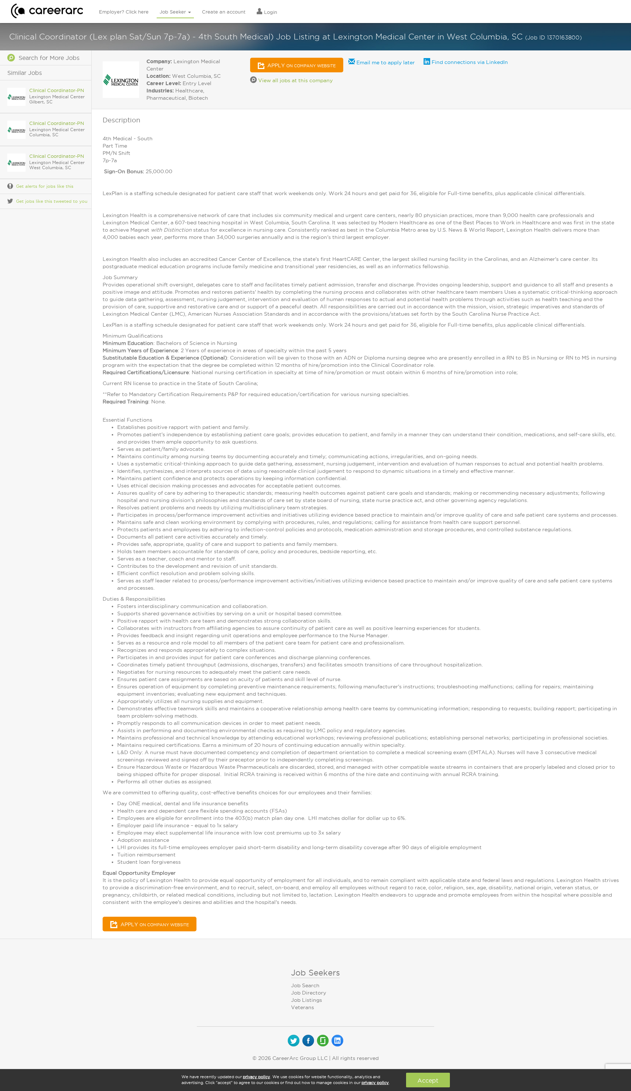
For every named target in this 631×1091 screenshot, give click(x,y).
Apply (301, 65)
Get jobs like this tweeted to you (51, 201)
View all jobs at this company (295, 80)
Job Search (305, 985)
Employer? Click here (124, 11)
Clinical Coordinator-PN (56, 90)
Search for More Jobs (47, 57)
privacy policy (256, 1077)
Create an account (223, 11)
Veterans (302, 1007)
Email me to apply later (385, 62)
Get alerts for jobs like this (44, 186)
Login (270, 12)
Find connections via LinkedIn (469, 62)
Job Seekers (315, 972)
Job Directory (308, 993)
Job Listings (306, 1000)
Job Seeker (173, 11)
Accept (427, 1080)
